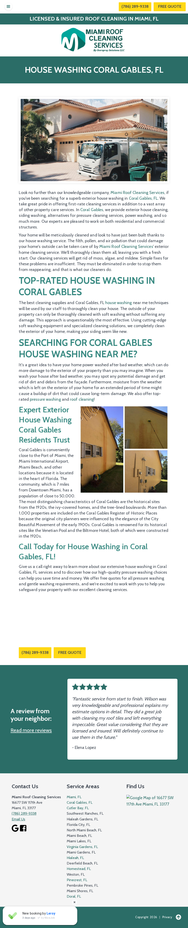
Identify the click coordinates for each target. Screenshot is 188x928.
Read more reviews (31, 730)
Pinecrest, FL (77, 880)
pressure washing (45, 399)
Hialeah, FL (75, 858)
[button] (8, 7)
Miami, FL (74, 797)
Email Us (18, 819)
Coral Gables (91, 209)
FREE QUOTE (69, 652)
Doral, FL (74, 896)
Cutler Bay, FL (78, 808)
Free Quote (169, 6)
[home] (94, 39)
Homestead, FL (79, 869)
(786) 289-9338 (135, 6)
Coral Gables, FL (143, 198)
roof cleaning (82, 399)
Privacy (167, 917)
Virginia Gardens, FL (82, 847)
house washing (118, 302)
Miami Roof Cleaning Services (137, 192)
